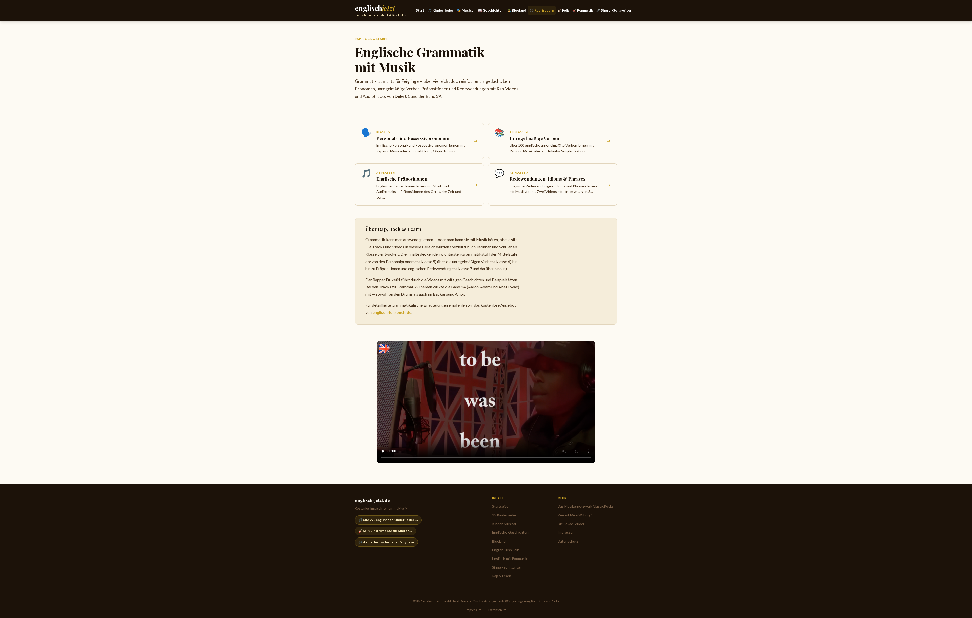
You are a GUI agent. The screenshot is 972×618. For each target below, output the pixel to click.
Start (420, 10)
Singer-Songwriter (506, 567)
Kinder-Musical (504, 524)
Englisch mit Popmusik (509, 558)
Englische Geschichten (510, 532)
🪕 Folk (563, 10)
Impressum (566, 532)
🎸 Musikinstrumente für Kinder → (385, 531)
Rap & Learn (501, 576)
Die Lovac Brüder (571, 524)
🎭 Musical (465, 10)
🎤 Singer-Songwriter (614, 10)
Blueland (499, 541)
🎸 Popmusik (582, 10)
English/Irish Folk (505, 550)
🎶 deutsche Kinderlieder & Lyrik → (386, 542)
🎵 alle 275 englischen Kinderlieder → (388, 520)
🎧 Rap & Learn (542, 10)
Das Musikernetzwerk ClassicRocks (586, 506)
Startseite (500, 506)
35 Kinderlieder (504, 515)
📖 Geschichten (491, 10)
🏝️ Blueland (516, 10)
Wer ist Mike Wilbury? (575, 515)
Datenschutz (568, 541)
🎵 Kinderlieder (441, 10)
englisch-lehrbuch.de (391, 312)
